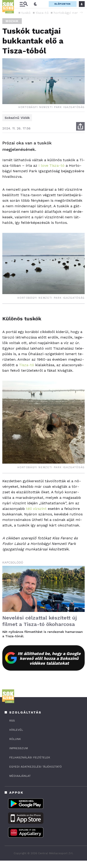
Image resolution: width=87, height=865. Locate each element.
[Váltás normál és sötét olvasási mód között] (35, 4)
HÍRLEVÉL (16, 729)
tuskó (26, 13)
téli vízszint (36, 508)
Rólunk (15, 739)
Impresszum (18, 748)
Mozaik (12, 21)
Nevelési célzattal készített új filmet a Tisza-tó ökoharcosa (39, 621)
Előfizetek (63, 4)
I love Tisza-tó (51, 165)
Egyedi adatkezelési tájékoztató (35, 766)
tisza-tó (42, 13)
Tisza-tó (26, 365)
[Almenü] (23, 4)
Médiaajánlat (20, 775)
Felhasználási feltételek (29, 757)
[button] (81, 12)
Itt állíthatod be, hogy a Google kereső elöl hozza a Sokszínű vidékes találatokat (49, 658)
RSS (12, 720)
